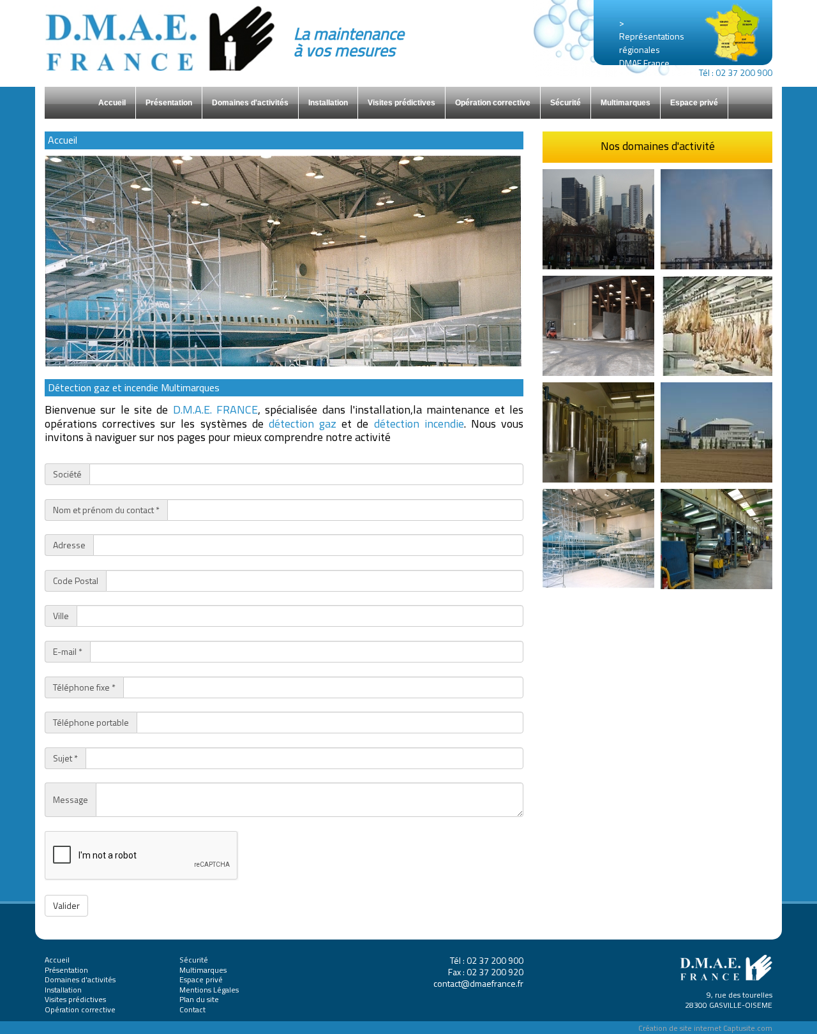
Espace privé (694, 102)
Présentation (169, 102)
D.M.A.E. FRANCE (215, 409)
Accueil (112, 102)
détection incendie (419, 423)
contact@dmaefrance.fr (478, 983)
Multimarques (625, 102)
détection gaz (302, 423)
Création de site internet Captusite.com (705, 1028)
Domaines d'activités (250, 102)
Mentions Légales (209, 990)
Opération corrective (492, 102)
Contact (192, 1009)
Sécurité (565, 102)
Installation (328, 102)
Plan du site (199, 999)
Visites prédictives (401, 102)
